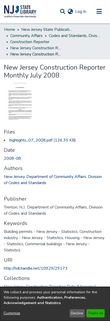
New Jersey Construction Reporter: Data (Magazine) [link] (35, 48)
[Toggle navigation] (99, 11)
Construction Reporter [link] (29, 42)
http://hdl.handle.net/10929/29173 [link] (36, 268)
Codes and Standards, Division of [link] (74, 36)
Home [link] (9, 29)
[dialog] (55, 304)
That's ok (95, 313)
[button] (20, 11)
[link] (42, 140)
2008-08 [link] (12, 158)
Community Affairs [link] (26, 36)
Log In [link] (81, 11)
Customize (12, 313)
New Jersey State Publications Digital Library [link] (46, 29)
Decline (77, 313)
